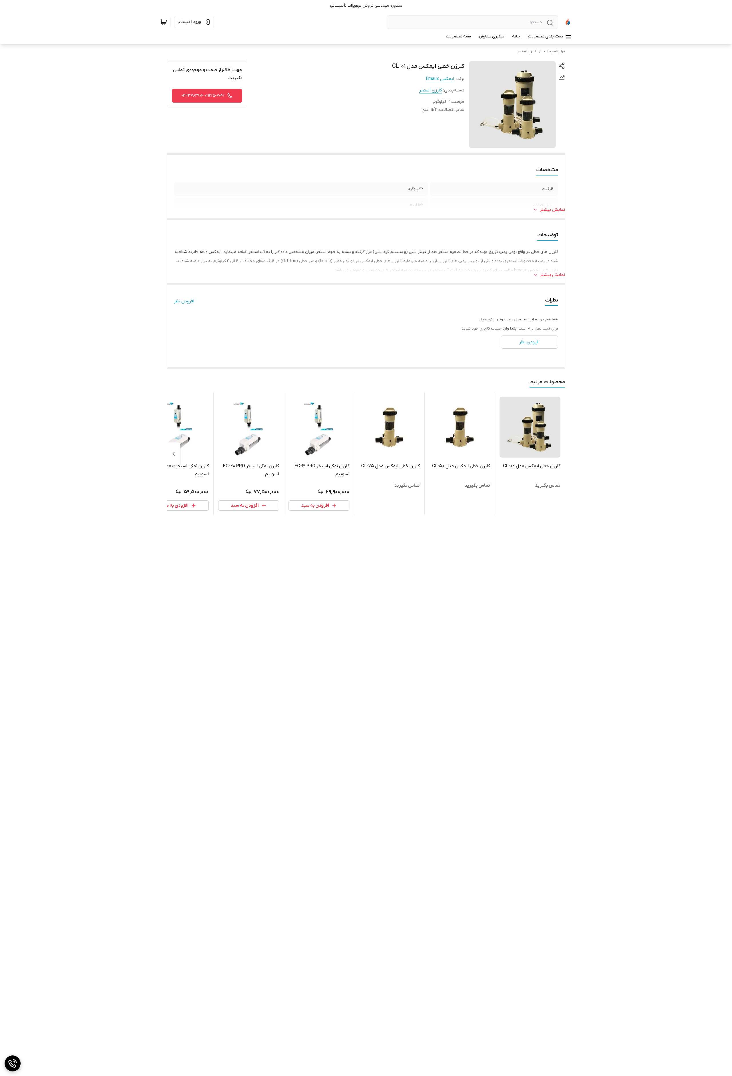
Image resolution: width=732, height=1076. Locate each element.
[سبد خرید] (163, 22)
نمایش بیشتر (552, 210)
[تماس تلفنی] (13, 1063)
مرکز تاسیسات (554, 51)
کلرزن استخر (527, 51)
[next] (173, 453)
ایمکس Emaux (440, 79)
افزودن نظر (184, 301)
